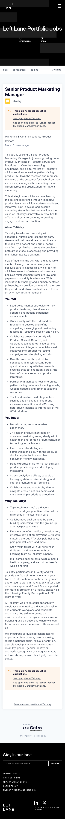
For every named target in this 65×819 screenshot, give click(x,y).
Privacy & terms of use (15, 782)
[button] (59, 6)
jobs (5, 69)
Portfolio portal (12, 774)
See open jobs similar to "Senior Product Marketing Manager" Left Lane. (34, 124)
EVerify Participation (34, 593)
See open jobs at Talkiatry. (27, 118)
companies (19, 69)
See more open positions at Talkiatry (32, 704)
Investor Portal (11, 778)
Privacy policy (25, 736)
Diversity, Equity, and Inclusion (19, 790)
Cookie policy (40, 736)
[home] (8, 6)
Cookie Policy (10, 786)
